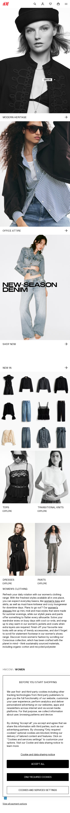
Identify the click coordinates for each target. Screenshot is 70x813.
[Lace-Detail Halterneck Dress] (9, 385)
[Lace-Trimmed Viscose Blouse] (9, 411)
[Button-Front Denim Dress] (44, 437)
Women (20, 669)
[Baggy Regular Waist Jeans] (26, 411)
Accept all (37, 764)
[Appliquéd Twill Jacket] (26, 385)
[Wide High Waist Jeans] (26, 437)
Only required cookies (38, 777)
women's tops (52, 601)
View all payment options (15, 804)
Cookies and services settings (38, 790)
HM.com (8, 669)
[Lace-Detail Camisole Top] (44, 411)
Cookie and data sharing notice (38, 754)
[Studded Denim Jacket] (44, 385)
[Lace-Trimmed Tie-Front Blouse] (9, 437)
